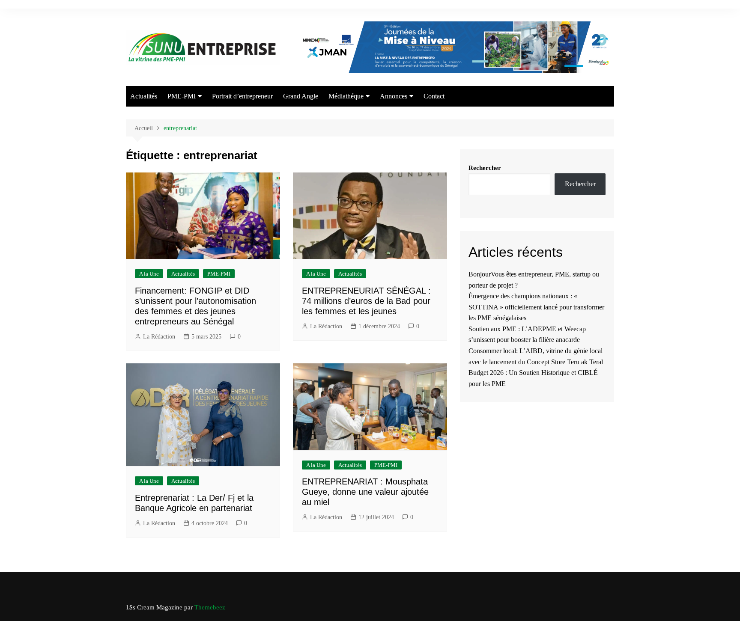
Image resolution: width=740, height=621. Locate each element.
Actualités (143, 96)
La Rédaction (159, 336)
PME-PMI (181, 96)
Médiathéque (346, 96)
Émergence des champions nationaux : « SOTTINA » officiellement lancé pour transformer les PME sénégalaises (536, 306)
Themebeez (209, 607)
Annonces (393, 96)
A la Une (149, 273)
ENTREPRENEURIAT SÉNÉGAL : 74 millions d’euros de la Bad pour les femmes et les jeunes (366, 301)
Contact (434, 96)
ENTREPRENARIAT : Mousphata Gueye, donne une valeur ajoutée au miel (365, 492)
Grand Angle (300, 96)
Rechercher (484, 167)
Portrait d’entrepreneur (242, 96)
